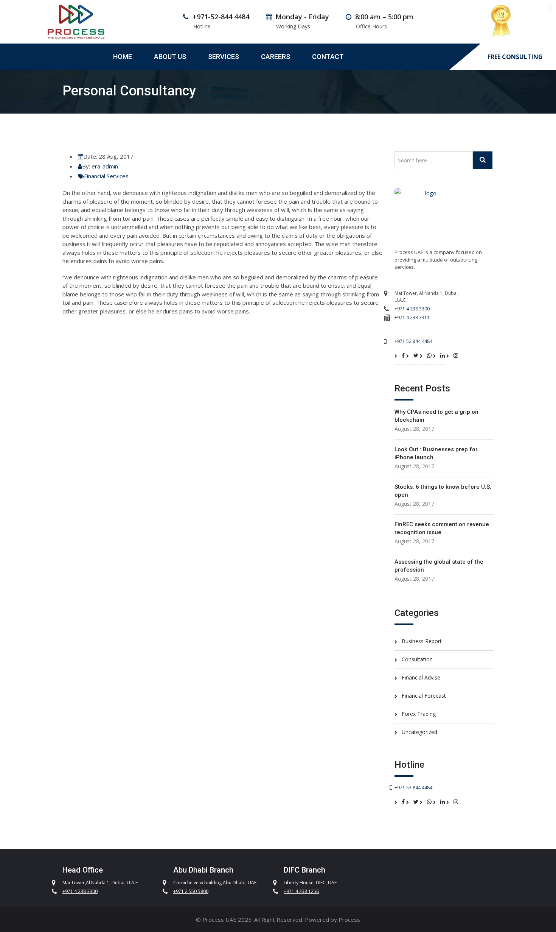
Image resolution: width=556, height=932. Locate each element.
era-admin (105, 166)
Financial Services (106, 176)
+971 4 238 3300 (412, 308)
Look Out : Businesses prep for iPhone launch (436, 453)
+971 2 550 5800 (190, 891)
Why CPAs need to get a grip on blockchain (436, 415)
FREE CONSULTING (515, 57)
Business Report (422, 641)
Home (122, 57)
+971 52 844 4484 (413, 341)
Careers (275, 57)
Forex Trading (419, 713)
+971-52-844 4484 (221, 16)
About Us (170, 57)
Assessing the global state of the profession (438, 565)
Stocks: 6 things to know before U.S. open (442, 490)
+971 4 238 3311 (412, 317)
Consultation (417, 659)
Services (223, 57)
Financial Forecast (424, 695)
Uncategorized (419, 732)
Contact (328, 57)
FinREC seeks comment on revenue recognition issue (441, 528)
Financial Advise (421, 677)
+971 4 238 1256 (301, 891)
